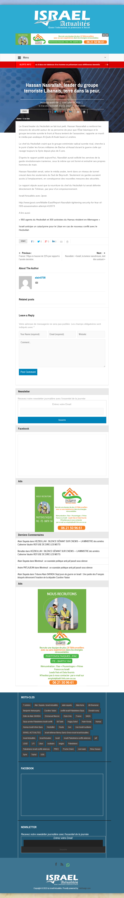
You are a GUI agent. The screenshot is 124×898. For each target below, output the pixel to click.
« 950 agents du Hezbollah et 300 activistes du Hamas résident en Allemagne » (59, 219)
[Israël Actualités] (62, 19)
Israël (57, 738)
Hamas (98, 721)
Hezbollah (51, 727)
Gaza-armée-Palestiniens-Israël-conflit (37, 721)
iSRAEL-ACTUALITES (32, 732)
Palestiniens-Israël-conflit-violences (36, 749)
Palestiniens (72, 743)
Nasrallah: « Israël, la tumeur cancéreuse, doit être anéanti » (85, 256)
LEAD (25, 743)
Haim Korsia (86, 721)
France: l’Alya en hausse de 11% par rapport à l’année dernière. (39, 256)
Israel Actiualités (29, 738)
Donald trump (93, 710)
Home (19, 119)
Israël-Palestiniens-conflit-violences (77, 738)
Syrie (25, 754)
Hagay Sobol (73, 721)
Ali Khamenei (93, 705)
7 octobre (26, 705)
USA (42, 754)
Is (64, 106)
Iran (61, 106)
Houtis (61, 727)
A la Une (45, 106)
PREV (56, 749)
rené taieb (82, 749)
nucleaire (50, 743)
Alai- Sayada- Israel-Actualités (46, 705)
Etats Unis (68, 716)
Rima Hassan (95, 749)
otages (61, 743)
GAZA (88, 716)
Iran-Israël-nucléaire (83, 727)
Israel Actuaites (45, 738)
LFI (33, 743)
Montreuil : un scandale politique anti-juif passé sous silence (61, 561)
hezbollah (54, 106)
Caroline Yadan (50, 710)
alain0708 (54, 103)
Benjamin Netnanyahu (31, 710)
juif (96, 738)
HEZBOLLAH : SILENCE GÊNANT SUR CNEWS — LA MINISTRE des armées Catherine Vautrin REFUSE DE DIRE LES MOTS (58, 553)
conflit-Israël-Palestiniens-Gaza (72, 710)
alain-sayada (67, 705)
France (78, 716)
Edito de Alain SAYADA (32, 716)
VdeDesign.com (84, 888)
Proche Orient (68, 749)
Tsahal (33, 754)
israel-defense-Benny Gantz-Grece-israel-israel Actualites (66, 732)
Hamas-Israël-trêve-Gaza (33, 727)
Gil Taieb (60, 721)
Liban (68, 106)
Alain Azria (80, 705)
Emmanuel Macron (52, 716)
